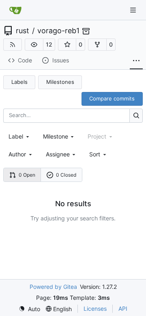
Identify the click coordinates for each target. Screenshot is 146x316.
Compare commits (112, 98)
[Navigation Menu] (134, 10)
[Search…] (136, 116)
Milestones (60, 82)
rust (22, 31)
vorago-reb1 (58, 31)
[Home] (15, 10)
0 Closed (66, 175)
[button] (34, 44)
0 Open (27, 175)
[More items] (136, 60)
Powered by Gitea (53, 286)
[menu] (98, 154)
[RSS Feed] (12, 44)
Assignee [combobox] (58, 154)
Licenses (95, 308)
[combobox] (19, 136)
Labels (19, 82)
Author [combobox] (17, 154)
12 (49, 44)
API (122, 308)
